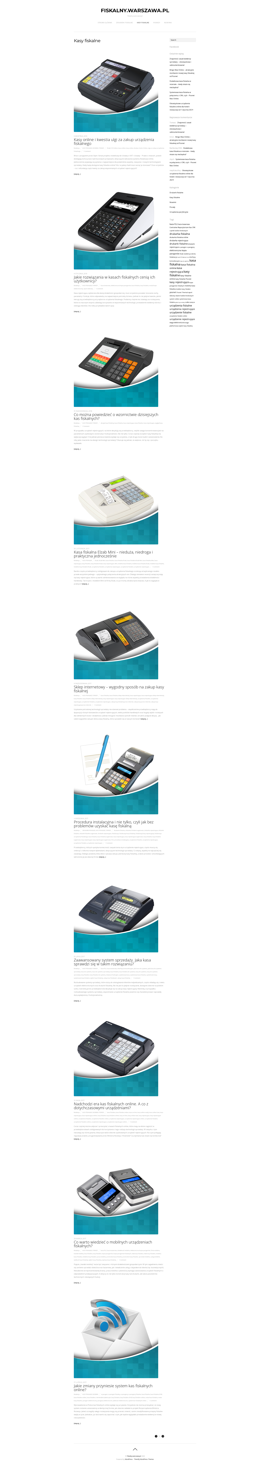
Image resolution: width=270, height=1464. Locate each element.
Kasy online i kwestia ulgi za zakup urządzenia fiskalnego (114, 141)
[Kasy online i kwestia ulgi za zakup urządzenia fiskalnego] (116, 131)
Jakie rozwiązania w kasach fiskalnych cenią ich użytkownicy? (114, 279)
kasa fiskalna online (122, 1112)
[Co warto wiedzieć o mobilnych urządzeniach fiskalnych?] (116, 1234)
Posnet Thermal (182, 292)
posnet (173, 292)
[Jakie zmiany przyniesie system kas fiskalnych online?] (116, 1377)
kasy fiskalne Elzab (97, 564)
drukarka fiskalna (119, 830)
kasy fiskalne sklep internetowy (93, 699)
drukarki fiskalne (179, 243)
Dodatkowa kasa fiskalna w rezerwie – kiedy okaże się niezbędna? (180, 84)
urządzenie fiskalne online (82, 1122)
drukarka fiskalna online (179, 237)
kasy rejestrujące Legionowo (102, 840)
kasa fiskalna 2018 (156, 1394)
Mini (116, 564)
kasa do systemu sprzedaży (101, 972)
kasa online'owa (154, 1112)
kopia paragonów (107, 1254)
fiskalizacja (115, 833)
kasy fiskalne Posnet (183, 279)
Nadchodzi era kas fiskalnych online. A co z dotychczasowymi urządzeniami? (111, 1105)
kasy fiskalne (144, 285)
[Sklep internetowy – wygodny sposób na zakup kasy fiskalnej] (116, 679)
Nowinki (168, 23)
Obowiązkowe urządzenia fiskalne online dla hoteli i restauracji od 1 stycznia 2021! (181, 106)
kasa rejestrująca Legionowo (134, 837)
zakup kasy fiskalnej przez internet (122, 702)
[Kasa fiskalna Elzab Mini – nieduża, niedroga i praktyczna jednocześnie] (116, 544)
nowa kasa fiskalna (152, 1397)
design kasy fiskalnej (107, 423)
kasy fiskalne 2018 (126, 1397)
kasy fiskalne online (113, 1115)
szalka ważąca (190, 302)
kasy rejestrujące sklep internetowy (126, 699)
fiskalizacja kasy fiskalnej (127, 833)
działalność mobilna (123, 1250)
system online (174, 299)
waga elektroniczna (177, 322)
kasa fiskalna (136, 285)
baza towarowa (105, 285)
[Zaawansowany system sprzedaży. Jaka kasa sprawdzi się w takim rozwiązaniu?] (116, 952)
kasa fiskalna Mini (148, 560)
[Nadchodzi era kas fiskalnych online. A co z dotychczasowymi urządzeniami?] (116, 1095)
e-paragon (104, 1394)
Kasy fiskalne (143, 23)
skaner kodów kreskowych (185, 296)
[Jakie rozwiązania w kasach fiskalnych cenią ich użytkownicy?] (116, 269)
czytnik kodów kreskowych (179, 231)
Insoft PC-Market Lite (183, 257)
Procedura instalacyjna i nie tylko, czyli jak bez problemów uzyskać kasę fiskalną (114, 823)
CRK (193, 227)
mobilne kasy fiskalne (157, 564)
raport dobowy (88, 289)
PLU (112, 840)
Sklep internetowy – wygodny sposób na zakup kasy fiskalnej (119, 688)
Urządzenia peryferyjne (179, 212)
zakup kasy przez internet (142, 702)
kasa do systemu (86, 972)
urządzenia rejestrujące (112, 567)
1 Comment (87, 151)
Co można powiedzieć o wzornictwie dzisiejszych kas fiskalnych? (116, 416)
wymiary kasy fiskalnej (109, 1260)
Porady (156, 23)
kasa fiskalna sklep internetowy (120, 695)
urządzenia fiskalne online (100, 1119)
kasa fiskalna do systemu (127, 972)
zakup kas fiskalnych (110, 978)
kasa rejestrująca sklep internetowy (153, 695)
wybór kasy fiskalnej (96, 978)
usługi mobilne (155, 1257)
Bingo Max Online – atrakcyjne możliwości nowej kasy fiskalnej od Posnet (182, 73)
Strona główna (105, 23)
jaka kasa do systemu (140, 968)
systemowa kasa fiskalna (138, 975)
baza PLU (104, 968)
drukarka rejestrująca (151, 830)
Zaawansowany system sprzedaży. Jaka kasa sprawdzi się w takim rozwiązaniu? (112, 962)
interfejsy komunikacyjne (125, 968)
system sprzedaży (180, 302)
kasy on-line (123, 1115)
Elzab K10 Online (112, 148)
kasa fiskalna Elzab (121, 560)
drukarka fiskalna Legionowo (135, 830)
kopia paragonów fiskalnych (122, 1254)
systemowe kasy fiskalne (82, 978)
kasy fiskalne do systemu (98, 975)
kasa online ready (143, 1112)
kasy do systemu (141, 972)
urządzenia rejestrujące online (134, 1119)
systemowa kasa (124, 975)
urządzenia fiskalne (98, 567)
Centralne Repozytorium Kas (181, 227)
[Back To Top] (135, 1449)
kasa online (122, 148)
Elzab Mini (102, 560)
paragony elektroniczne (104, 1401)
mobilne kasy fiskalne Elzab (82, 567)
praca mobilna (101, 1257)
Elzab (96, 560)
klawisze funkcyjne (112, 975)
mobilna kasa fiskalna (125, 564)
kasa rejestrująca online (89, 1115)
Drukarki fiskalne (124, 23)
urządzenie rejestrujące (141, 567)
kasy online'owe (133, 1115)
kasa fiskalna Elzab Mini (134, 560)
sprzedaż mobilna (144, 1257)
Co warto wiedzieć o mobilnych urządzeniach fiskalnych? (113, 1244)
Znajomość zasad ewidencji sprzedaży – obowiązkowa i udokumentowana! (180, 62)
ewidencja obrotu (190, 254)
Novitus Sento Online (140, 148)
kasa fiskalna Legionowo (105, 837)
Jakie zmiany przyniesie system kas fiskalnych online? (113, 1387)
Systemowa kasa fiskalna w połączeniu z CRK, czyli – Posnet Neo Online (182, 95)
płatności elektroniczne (120, 1401)
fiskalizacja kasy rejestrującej (145, 833)
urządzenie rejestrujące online (117, 1122)
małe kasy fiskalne (149, 1254)
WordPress (129, 1459)
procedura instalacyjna (122, 840)
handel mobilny (79, 1254)
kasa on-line (133, 1112)
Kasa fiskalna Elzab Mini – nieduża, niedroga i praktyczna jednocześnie (113, 554)
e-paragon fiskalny (114, 1394)
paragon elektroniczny (90, 1401)
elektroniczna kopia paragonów (121, 285)
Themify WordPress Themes (144, 1459)
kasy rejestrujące (149, 423)
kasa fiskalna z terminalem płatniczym (99, 1397)
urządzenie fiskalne (127, 567)
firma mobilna (155, 1250)
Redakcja (77, 148)
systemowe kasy (151, 975)
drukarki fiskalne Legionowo (88, 833)
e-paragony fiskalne (134, 1394)
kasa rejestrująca (128, 423)
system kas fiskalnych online (137, 1401)
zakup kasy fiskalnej (123, 978)
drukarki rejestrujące (104, 833)
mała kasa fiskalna (137, 1254)
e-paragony (124, 1394)
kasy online (129, 148)
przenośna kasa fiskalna (114, 1257)
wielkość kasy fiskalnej (81, 1260)
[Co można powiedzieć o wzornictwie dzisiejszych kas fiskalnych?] (116, 406)
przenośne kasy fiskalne (130, 1257)
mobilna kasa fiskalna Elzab (141, 564)
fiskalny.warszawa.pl (134, 1456)
